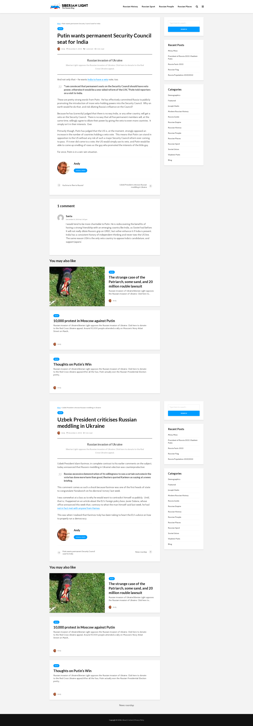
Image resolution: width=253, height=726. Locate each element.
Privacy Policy (139, 720)
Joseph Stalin (173, 106)
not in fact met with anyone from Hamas (78, 508)
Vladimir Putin (174, 155)
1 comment (89, 49)
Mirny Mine (172, 51)
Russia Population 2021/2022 (180, 75)
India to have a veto (98, 79)
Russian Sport (148, 6)
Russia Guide (173, 117)
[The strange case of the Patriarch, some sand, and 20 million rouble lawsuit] (77, 286)
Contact (130, 720)
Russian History (130, 6)
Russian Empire (174, 122)
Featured (172, 100)
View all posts (80, 170)
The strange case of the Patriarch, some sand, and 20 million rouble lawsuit (131, 281)
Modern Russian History (178, 111)
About (124, 720)
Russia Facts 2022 (175, 64)
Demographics (174, 95)
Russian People (166, 6)
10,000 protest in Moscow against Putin (84, 321)
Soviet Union (173, 149)
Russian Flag (173, 69)
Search (184, 29)
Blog (60, 29)
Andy (63, 49)
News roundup (126, 705)
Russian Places (185, 6)
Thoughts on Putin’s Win (72, 364)
